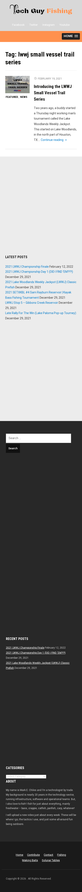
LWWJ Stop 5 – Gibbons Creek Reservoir (31, 302)
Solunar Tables (51, 860)
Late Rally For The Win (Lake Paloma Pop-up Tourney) (40, 313)
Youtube (65, 24)
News (23, 97)
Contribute (33, 854)
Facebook (18, 24)
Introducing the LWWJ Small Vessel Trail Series (53, 93)
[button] (71, 36)
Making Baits (30, 860)
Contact (48, 854)
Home (19, 854)
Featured (12, 97)
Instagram (48, 24)
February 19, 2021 (50, 78)
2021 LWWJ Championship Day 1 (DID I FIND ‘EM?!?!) (39, 271)
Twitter (33, 24)
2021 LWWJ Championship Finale (27, 266)
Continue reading (54, 140)
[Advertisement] (41, 207)
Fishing (61, 854)
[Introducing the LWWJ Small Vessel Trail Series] (17, 84)
